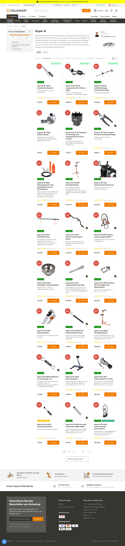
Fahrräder (17, 21)
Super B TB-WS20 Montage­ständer (101, 332)
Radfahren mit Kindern (113, 20)
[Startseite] (16, 10)
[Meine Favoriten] (111, 10)
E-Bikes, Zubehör (26, 20)
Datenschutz (26, 526)
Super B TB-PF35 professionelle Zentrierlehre (100, 427)
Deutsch (113, 5)
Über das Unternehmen (66, 507)
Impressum (86, 515)
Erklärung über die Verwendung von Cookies (29, 541)
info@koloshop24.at (93, 485)
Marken (114, 16)
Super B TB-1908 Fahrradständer (72, 378)
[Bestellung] (116, 10)
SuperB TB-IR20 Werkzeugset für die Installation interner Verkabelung (45, 186)
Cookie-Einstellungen (50, 541)
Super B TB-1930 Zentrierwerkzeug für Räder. (74, 237)
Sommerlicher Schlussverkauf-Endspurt (21, 45)
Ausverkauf (94, 16)
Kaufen (54, 102)
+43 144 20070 (100, 5)
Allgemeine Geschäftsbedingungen (94, 507)
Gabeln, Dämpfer (45, 20)
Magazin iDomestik (29, 5)
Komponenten (36, 21)
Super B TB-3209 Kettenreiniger (44, 134)
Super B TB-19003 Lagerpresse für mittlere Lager (75, 88)
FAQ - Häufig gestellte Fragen (92, 504)
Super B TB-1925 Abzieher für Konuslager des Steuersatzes (104, 285)
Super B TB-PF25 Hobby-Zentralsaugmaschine (104, 236)
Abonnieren (38, 519)
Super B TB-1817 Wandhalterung (43, 236)
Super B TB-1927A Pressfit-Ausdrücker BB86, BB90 (76, 426)
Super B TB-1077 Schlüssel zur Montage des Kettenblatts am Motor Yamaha (76, 136)
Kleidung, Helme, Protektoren (67, 20)
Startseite (9, 26)
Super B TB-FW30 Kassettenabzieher (44, 426)
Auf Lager (15, 42)
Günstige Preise (16, 49)
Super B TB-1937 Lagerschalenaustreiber (75, 284)
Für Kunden (66, 5)
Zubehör (84, 21)
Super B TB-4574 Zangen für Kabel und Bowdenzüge (105, 134)
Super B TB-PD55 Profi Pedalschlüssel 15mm (74, 332)
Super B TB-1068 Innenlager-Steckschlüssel (48, 284)
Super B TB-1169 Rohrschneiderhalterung (104, 184)
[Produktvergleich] (106, 10)
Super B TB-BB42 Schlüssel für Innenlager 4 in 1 (47, 378)
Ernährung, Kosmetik (93, 20)
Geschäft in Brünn (89, 518)
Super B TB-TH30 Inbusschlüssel (44, 332)
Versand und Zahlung (90, 510)
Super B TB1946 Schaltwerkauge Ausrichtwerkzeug (101, 88)
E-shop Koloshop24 (14, 5)
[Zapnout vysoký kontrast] (4, 541)
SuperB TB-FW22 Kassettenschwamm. (45, 87)
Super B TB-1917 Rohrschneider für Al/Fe (103, 378)
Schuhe (77, 21)
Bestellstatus (57, 5)
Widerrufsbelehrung (89, 512)
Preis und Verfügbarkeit (17, 31)
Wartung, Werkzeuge (103, 20)
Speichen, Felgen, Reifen (55, 20)
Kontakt (74, 5)
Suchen (86, 10)
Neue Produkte (105, 16)
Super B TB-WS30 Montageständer (73, 184)
